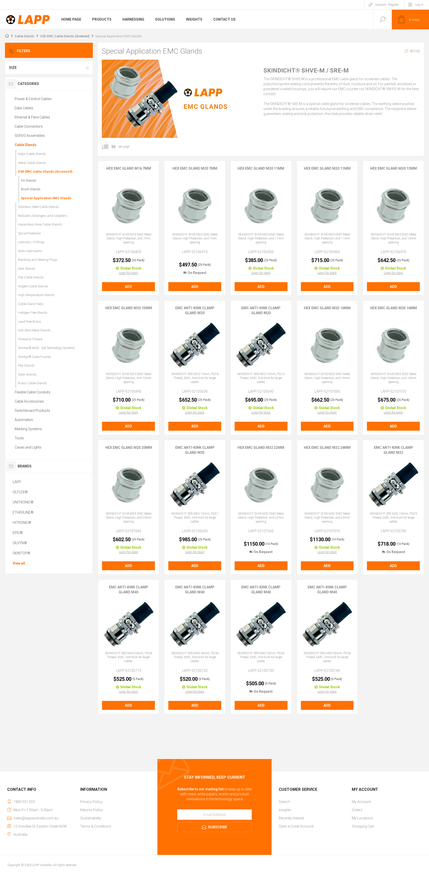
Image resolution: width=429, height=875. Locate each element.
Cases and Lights (28, 447)
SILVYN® (20, 543)
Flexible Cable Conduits (32, 392)
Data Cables (24, 108)
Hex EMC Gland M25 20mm (128, 448)
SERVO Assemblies (30, 136)
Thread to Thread (30, 339)
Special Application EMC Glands (46, 198)
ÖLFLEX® (20, 492)
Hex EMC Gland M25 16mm (327, 308)
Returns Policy (91, 810)
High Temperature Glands (36, 295)
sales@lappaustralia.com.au (35, 818)
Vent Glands (26, 268)
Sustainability (90, 818)
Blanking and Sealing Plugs (37, 260)
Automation (24, 420)
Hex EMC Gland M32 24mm (327, 448)
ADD (128, 287)
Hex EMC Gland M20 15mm (128, 308)
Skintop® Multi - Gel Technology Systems (46, 348)
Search (284, 802)
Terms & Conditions (95, 826)
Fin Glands (28, 180)
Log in (419, 4)
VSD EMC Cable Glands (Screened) (45, 171)
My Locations (362, 818)
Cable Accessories (29, 401)
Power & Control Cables (33, 99)
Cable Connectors (29, 126)
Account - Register (387, 4)
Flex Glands (26, 365)
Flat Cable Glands (31, 277)
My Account (361, 802)
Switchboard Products (32, 411)
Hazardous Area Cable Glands (40, 224)
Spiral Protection (29, 233)
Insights (285, 810)
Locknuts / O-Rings (31, 242)
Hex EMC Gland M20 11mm (261, 168)
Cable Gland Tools (30, 304)
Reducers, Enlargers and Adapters (42, 216)
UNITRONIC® (23, 502)
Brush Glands (30, 189)
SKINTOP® (21, 553)
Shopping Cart (363, 826)
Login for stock (128, 273)
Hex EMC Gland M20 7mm (195, 168)
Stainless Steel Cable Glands (38, 207)
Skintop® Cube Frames (34, 357)
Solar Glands (27, 374)
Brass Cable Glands (32, 383)
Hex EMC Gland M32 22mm (261, 448)
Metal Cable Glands (32, 163)
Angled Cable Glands (33, 286)
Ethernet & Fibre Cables (32, 117)
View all (19, 563)
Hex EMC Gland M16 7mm (128, 168)
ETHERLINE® (23, 512)
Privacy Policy (91, 802)
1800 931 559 (24, 802)
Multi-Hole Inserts (30, 251)
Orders (357, 810)
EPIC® (18, 533)
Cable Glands (25, 145)
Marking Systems (28, 429)
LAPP (17, 482)
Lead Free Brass (29, 321)
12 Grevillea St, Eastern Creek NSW (40, 826)
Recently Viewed (291, 818)
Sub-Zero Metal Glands (34, 330)
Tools (19, 438)
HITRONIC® (22, 523)
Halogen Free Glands (32, 312)
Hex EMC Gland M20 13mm (393, 168)
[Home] (7, 36)
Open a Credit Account (296, 826)
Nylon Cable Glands (32, 154)
